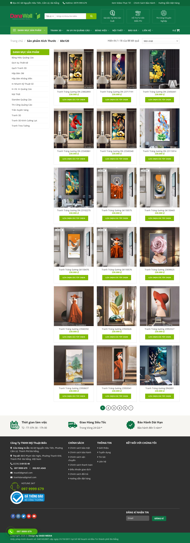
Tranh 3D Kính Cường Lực (24, 120)
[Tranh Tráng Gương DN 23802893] (74, 69)
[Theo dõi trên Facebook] (13, 516)
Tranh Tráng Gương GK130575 (117, 210)
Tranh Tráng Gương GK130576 (117, 269)
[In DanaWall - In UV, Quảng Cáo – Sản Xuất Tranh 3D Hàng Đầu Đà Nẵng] (25, 16)
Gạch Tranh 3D (19, 68)
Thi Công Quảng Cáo (22, 104)
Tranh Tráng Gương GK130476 (74, 269)
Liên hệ (102, 461)
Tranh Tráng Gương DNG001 (159, 388)
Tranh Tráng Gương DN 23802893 (74, 91)
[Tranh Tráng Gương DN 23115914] (160, 128)
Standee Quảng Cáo (21, 99)
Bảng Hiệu (101, 30)
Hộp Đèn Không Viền (22, 78)
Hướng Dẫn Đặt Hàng (169, 2)
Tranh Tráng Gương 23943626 (117, 329)
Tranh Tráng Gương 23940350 (74, 329)
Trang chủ (16, 41)
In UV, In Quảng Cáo (22, 89)
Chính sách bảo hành (80, 452)
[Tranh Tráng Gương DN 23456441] (160, 69)
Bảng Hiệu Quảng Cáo (23, 57)
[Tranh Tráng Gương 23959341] (117, 365)
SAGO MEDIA (45, 535)
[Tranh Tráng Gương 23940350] (74, 306)
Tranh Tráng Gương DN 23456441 (159, 91)
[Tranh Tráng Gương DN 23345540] (117, 128)
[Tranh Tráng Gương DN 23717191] (117, 69)
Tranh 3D (55, 30)
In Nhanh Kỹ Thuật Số (22, 83)
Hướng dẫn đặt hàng (80, 478)
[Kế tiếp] (130, 408)
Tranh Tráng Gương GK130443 (160, 210)
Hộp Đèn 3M (18, 73)
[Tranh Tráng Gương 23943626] (117, 306)
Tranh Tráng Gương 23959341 (117, 388)
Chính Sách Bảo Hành (144, 2)
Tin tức (102, 457)
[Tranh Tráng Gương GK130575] (117, 187)
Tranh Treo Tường (21, 125)
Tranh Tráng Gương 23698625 (159, 269)
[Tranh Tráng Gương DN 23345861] (74, 128)
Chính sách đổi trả (78, 474)
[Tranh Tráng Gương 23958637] (74, 365)
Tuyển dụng (104, 452)
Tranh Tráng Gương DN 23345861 (74, 151)
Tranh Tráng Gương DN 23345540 (116, 151)
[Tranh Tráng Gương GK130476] (74, 247)
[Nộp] (91, 16)
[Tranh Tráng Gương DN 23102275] (74, 187)
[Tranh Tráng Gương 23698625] (160, 247)
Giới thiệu (103, 447)
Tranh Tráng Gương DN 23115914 (159, 151)
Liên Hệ (146, 30)
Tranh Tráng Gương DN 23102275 (74, 210)
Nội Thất (117, 30)
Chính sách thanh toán (81, 464)
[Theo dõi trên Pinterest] (28, 516)
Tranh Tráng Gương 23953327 (159, 329)
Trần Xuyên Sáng (20, 110)
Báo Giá (132, 30)
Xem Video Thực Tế (121, 2)
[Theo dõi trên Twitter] (23, 516)
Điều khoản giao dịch (80, 469)
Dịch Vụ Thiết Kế (20, 62)
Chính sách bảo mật (79, 447)
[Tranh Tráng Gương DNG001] (160, 365)
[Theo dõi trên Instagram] (18, 516)
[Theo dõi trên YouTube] (34, 516)
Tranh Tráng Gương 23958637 (74, 388)
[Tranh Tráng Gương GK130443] (160, 187)
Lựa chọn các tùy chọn (73, 99)
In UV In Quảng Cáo (78, 30)
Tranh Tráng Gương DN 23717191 (116, 91)
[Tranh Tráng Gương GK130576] (117, 247)
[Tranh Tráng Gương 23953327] (160, 306)
